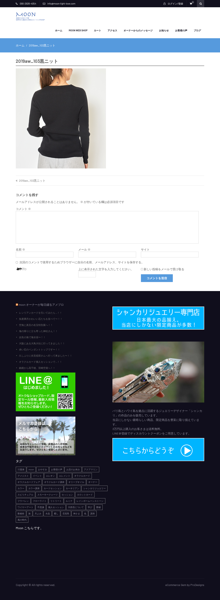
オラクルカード (82, 475)
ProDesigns (197, 585)
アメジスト (23, 475)
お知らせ (164, 30)
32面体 (21, 469)
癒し (56, 513)
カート (97, 30)
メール (84, 249)
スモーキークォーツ (47, 494)
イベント (37, 475)
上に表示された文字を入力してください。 (105, 269)
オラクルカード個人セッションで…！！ (40, 361)
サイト (145, 249)
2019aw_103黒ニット (32, 180)
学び (90, 507)
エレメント (64, 475)
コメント (23, 209)
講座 (92, 513)
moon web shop (78, 30)
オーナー (92, 482)
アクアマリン (90, 469)
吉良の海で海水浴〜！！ (32, 337)
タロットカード (85, 494)
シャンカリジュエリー (94, 488)
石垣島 (65, 513)
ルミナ (69, 500)
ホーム (58, 30)
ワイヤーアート (25, 507)
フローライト (39, 500)
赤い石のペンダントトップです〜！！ (39, 349)
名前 (20, 249)
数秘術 (21, 513)
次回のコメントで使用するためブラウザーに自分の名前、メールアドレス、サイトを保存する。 (81, 262)
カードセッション (53, 488)
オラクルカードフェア (29, 482)
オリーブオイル (76, 482)
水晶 (47, 513)
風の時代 (22, 519)
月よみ (38, 513)
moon (31, 469)
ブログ (197, 30)
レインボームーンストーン (90, 500)
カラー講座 (34, 488)
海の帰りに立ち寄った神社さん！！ (38, 331)
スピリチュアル (25, 494)
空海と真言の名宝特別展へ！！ (36, 324)
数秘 (98, 507)
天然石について (76, 507)
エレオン (50, 475)
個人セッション (56, 507)
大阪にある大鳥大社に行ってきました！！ (42, 343)
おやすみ (42, 469)
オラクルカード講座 (54, 482)
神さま (76, 513)
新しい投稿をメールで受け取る (164, 269)
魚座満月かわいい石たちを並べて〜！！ (40, 318)
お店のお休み (73, 469)
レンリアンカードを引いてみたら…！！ (40, 312)
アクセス (112, 30)
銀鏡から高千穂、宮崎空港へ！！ (37, 367)
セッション (67, 494)
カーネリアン (72, 488)
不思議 (40, 507)
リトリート (56, 500)
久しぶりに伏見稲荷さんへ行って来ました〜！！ (45, 355)
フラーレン (23, 500)
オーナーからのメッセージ (138, 30)
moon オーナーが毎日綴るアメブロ (41, 304)
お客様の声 (181, 30)
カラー (21, 488)
